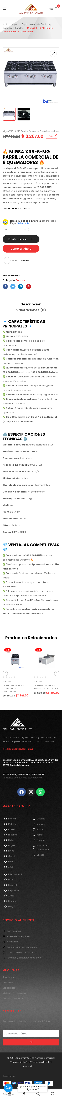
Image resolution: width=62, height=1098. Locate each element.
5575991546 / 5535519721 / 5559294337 (24, 774)
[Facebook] (5, 286)
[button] (56, 8)
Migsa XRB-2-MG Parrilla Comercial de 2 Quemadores (15, 688)
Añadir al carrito (23, 239)
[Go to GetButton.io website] (8, 1094)
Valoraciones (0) (31, 310)
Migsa (15, 24)
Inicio (5, 24)
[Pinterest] (28, 286)
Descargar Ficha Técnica (16, 208)
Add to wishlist (20, 260)
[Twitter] (13, 286)
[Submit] (31, 1042)
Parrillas (19, 28)
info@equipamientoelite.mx (18, 748)
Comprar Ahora (21, 248)
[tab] (31, 304)
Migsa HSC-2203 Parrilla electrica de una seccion (46, 687)
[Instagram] (31, 792)
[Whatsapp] (40, 792)
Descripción (31, 304)
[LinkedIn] (20, 286)
